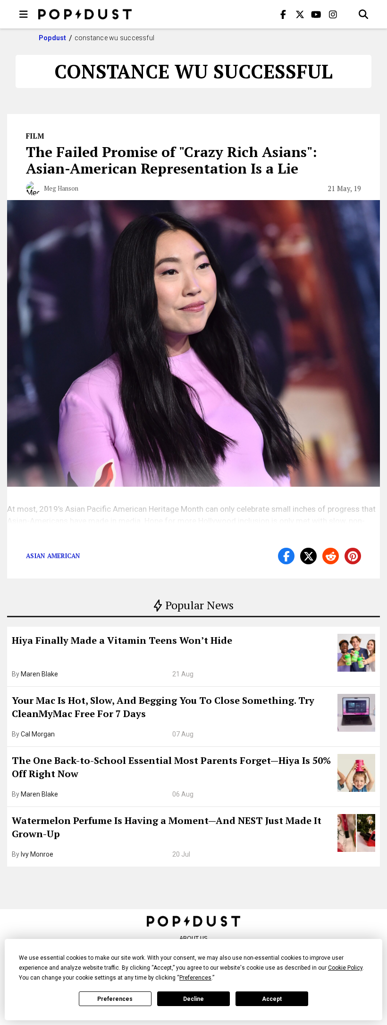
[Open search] (363, 14)
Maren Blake (39, 674)
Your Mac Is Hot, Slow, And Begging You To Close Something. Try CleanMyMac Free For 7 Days (163, 707)
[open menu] (23, 14)
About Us (193, 938)
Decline (193, 999)
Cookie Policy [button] (345, 967)
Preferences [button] (195, 977)
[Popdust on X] (300, 14)
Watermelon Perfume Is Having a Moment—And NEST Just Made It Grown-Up (166, 827)
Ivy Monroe (37, 854)
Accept (272, 999)
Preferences (115, 999)
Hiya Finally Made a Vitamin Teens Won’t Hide (122, 640)
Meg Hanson (61, 188)
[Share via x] (308, 556)
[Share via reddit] (330, 556)
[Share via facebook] (286, 556)
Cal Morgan (38, 734)
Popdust (53, 38)
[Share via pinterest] (353, 556)
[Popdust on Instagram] (333, 14)
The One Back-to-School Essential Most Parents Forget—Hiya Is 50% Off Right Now (171, 767)
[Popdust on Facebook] (283, 14)
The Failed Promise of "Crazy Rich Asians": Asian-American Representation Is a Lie (171, 160)
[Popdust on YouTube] (316, 14)
